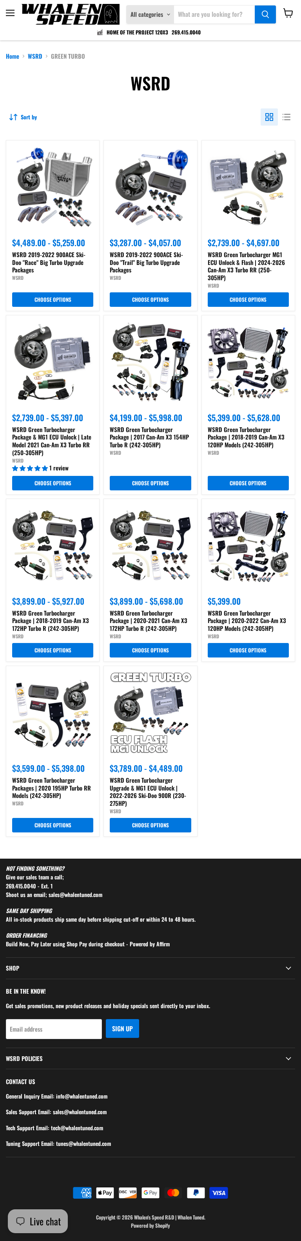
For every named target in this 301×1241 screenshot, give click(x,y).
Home (12, 56)
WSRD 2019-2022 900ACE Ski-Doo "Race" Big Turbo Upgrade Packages (48, 262)
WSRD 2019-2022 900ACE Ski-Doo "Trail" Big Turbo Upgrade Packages (146, 262)
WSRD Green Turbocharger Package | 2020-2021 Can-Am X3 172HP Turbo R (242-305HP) (148, 620)
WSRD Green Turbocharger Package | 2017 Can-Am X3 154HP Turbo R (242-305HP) (149, 437)
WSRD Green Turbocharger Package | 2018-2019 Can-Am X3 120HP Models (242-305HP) (246, 437)
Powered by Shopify (150, 1225)
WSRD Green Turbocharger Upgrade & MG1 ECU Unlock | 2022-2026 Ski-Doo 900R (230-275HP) (148, 791)
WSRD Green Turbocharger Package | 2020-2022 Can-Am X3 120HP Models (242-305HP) (247, 620)
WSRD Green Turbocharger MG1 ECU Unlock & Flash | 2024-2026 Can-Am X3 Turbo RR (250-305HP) (246, 266)
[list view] (286, 117)
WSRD (35, 56)
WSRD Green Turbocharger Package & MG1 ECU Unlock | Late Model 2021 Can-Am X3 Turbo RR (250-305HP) (51, 441)
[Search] (265, 14)
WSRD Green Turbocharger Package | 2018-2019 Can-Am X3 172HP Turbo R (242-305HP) (50, 620)
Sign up (122, 1028)
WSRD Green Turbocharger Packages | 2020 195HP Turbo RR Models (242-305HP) (51, 788)
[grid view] (269, 117)
